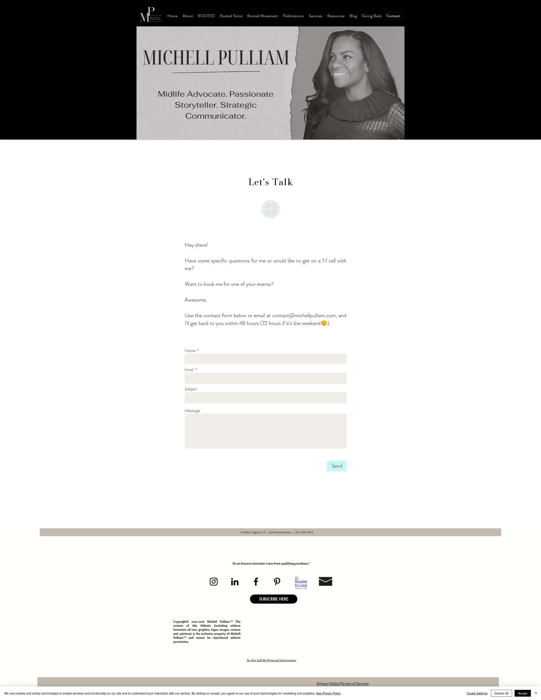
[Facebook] (256, 581)
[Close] (535, 693)
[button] (188, 15)
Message (192, 411)
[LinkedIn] (235, 581)
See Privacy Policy (328, 693)
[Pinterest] (277, 581)
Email (189, 370)
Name (190, 351)
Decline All (501, 693)
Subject (191, 389)
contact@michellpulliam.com (304, 315)
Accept (522, 693)
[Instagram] (213, 581)
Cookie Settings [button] (477, 693)
